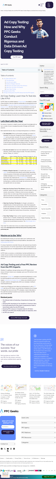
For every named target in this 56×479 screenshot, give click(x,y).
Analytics (43, 213)
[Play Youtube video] (47, 107)
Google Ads (11, 276)
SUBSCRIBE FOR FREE (8, 432)
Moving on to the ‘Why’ (9, 91)
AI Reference (35, 458)
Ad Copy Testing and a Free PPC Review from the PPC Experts (18, 92)
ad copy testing (22, 101)
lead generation (23, 177)
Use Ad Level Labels (11, 82)
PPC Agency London (34, 401)
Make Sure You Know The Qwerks (14, 87)
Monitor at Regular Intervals (13, 84)
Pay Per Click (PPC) (46, 209)
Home (2, 10)
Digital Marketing (45, 218)
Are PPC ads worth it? (8, 312)
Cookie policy (9, 458)
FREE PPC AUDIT (49, 477)
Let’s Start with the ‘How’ (9, 78)
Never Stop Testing (11, 89)
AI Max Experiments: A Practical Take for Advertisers (46, 153)
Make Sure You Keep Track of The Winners (16, 85)
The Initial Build (10, 80)
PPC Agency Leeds (48, 403)
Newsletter (44, 204)
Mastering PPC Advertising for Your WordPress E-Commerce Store (19, 303)
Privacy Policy (18, 458)
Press (42, 200)
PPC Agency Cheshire (20, 404)
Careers (2, 458)
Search (47, 95)
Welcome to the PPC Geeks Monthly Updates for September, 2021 (20, 310)
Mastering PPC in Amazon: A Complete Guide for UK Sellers (18, 309)
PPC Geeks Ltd (5, 466)
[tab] (8, 444)
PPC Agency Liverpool (6, 403)
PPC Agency (4, 401)
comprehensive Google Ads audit (13, 280)
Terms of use (27, 458)
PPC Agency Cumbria (49, 401)
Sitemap (43, 458)
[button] (41, 5)
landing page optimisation (7, 242)
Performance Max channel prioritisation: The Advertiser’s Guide (46, 167)
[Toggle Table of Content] (38, 70)
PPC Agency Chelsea (34, 403)
